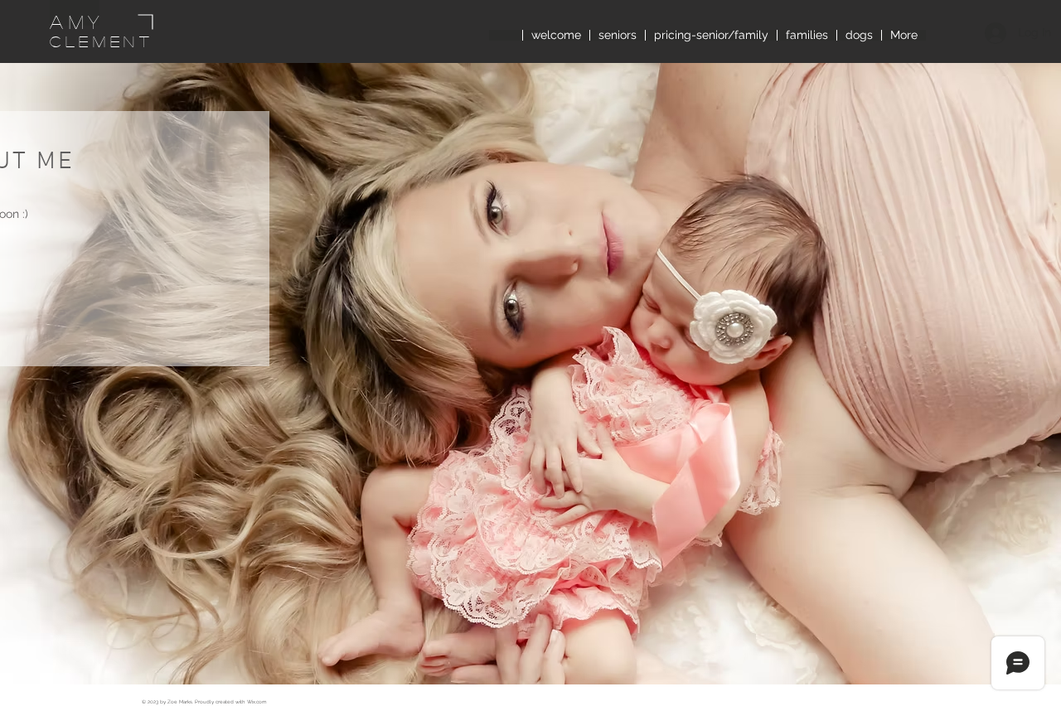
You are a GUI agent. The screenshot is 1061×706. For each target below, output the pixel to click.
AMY (77, 21)
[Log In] (992, 33)
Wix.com (257, 701)
